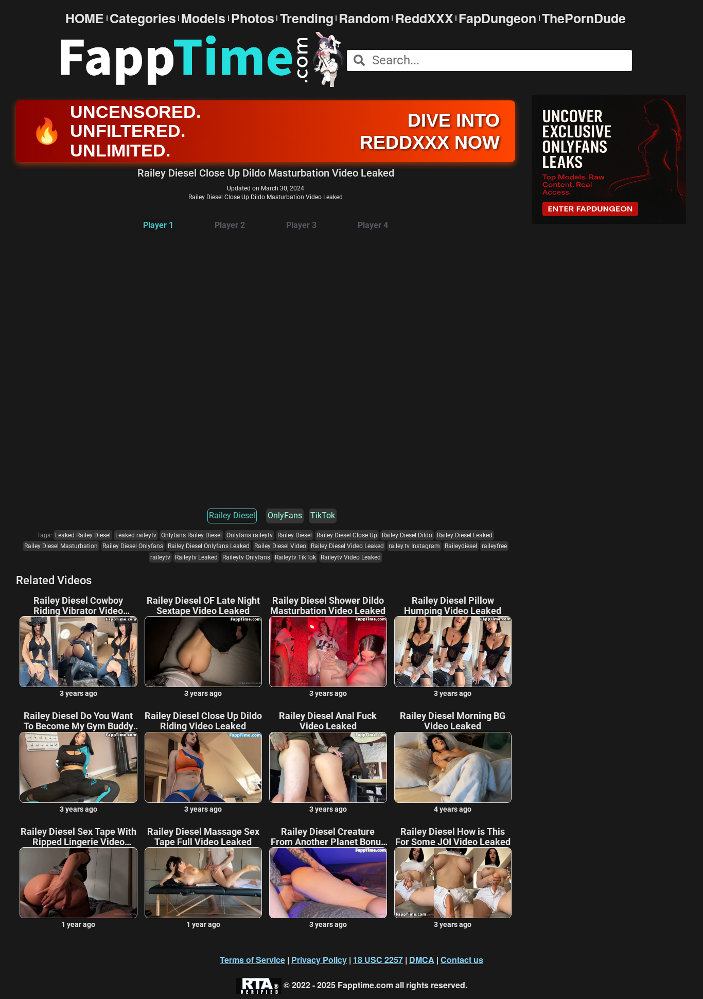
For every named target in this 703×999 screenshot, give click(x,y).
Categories (143, 18)
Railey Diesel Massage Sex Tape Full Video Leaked (203, 837)
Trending (306, 18)
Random (364, 18)
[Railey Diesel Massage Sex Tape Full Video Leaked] (203, 882)
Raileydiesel (461, 546)
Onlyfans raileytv (249, 535)
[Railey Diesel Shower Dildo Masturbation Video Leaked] (328, 651)
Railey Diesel (232, 515)
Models (203, 18)
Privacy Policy (319, 960)
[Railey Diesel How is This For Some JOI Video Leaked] (453, 882)
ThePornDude (584, 18)
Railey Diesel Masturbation (61, 546)
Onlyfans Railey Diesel (191, 535)
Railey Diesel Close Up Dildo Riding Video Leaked (203, 721)
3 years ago (78, 693)
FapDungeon (497, 18)
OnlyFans (285, 515)
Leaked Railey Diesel (83, 535)
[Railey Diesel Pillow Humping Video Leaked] (453, 651)
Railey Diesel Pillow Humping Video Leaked (452, 605)
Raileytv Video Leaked (351, 557)
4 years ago (452, 809)
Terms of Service (252, 960)
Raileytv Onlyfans (246, 557)
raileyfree (494, 546)
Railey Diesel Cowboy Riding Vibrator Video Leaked (78, 605)
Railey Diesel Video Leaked (347, 546)
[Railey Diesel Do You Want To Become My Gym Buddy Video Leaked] (78, 767)
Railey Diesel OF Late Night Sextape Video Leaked (203, 605)
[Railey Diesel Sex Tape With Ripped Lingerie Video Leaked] (78, 882)
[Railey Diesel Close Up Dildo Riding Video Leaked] (203, 767)
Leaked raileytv (135, 535)
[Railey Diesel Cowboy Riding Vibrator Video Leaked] (78, 651)
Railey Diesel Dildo (407, 535)
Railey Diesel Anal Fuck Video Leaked (328, 721)
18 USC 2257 (378, 960)
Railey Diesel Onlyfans (132, 546)
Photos (252, 18)
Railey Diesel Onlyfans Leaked (209, 546)
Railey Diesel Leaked (465, 535)
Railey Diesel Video (280, 546)
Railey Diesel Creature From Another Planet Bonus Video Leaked (328, 837)
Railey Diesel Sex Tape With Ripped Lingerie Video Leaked (78, 837)
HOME (84, 18)
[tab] (158, 225)
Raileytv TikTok (295, 557)
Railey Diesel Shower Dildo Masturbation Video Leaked (327, 605)
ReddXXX (424, 18)
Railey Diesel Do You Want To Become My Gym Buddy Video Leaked (78, 721)
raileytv (160, 557)
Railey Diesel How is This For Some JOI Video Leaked (453, 837)
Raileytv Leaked (196, 557)
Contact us (462, 960)
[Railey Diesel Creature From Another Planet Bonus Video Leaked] (328, 882)
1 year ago (78, 924)
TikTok (322, 515)
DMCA (421, 960)
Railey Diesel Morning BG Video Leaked (452, 721)
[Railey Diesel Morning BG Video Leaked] (453, 767)
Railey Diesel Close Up (347, 535)
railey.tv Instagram (414, 546)
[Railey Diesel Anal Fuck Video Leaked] (328, 767)
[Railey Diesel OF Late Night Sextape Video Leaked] (203, 651)
